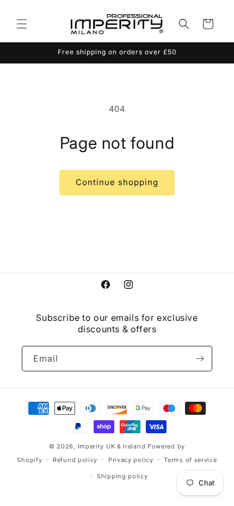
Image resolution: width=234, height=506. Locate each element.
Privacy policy (130, 460)
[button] (22, 24)
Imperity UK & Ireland (112, 446)
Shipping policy (122, 476)
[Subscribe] (200, 358)
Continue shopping (117, 182)
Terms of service (190, 460)
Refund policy (75, 460)
